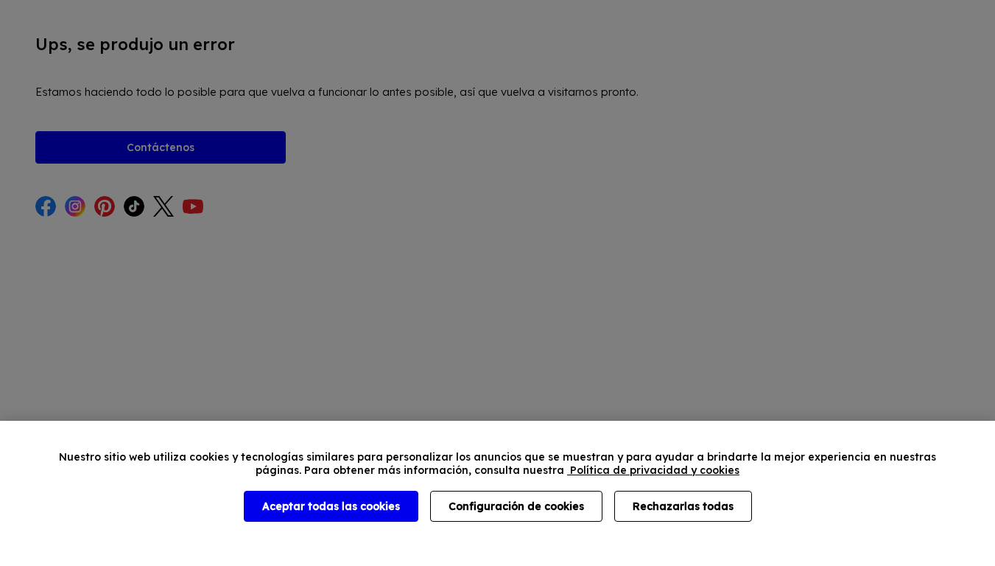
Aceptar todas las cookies (331, 506)
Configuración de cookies (516, 506)
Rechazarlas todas (683, 506)
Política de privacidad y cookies (653, 470)
